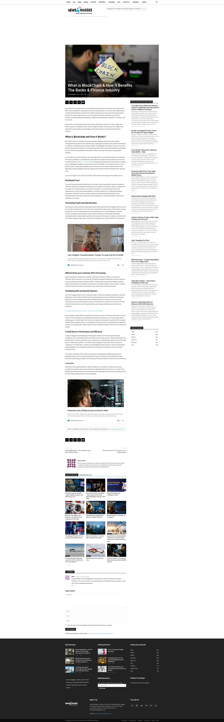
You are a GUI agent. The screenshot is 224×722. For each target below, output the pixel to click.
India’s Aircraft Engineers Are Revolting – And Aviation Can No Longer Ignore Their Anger (73, 517)
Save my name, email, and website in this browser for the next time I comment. (89, 625)
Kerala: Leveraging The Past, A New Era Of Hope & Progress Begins (143, 131)
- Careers (68, 687)
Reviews (135, 2)
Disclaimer (147, 720)
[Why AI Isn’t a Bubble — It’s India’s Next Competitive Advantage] (95, 528)
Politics (93, 2)
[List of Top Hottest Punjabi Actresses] (102, 652)
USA (74, 2)
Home (68, 2)
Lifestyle (126, 2)
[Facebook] (67, 102)
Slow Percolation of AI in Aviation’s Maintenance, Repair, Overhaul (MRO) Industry (116, 560)
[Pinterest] (75, 102)
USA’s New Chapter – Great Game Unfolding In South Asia (143, 282)
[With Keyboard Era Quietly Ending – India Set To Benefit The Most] (95, 507)
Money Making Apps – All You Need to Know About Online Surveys (78, 451)
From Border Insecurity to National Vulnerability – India (143, 151)
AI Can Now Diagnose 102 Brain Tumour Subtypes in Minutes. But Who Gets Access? (74, 495)
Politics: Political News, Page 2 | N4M (141, 101)
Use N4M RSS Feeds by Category (139, 683)
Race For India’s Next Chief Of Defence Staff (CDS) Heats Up (142, 303)
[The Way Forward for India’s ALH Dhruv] (95, 550)
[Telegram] (83, 102)
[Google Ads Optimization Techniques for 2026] (116, 485)
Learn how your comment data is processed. (100, 633)
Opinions (102, 2)
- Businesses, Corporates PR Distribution (77, 682)
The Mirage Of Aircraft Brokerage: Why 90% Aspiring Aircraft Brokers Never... (83, 669)
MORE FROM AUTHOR (85, 475)
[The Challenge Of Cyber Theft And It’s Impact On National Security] (74, 528)
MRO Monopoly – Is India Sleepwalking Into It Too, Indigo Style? (145, 260)
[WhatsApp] (79, 102)
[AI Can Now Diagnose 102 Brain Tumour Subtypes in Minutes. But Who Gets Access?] (74, 485)
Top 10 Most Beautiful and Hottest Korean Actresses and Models (117, 668)
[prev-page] (66, 565)
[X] (71, 102)
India (79, 2)
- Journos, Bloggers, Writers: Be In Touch (77, 680)
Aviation (88, 491)
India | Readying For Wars (140, 240)
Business (112, 2)
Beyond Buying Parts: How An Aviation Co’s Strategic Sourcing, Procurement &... (83, 651)
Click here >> (144, 8)
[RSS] (151, 705)
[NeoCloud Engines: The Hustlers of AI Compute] (116, 507)
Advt (158, 720)
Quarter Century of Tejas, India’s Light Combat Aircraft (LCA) (144, 218)
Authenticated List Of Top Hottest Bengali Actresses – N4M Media (116, 659)
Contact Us (140, 720)
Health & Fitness (69, 491)
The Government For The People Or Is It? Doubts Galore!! (114, 451)
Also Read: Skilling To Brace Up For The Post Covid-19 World (84, 311)
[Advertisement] (112, 31)
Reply (72, 585)
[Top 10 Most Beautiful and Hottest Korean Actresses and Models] (102, 669)
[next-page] (69, 565)
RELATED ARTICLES (71, 475)
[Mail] (141, 705)
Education (70, 81)
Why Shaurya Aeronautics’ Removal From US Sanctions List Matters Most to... (83, 660)
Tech (118, 2)
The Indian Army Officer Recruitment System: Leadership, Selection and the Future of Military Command (145, 107)
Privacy (153, 720)
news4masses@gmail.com (116, 429)
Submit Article (132, 720)
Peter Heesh (72, 94)
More (144, 2)
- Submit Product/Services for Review (76, 685)
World (86, 2)
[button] (157, 2)
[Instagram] (137, 705)
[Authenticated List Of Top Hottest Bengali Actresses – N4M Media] (102, 660)
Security (67, 533)
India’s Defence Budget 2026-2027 (143, 196)
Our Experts (124, 720)
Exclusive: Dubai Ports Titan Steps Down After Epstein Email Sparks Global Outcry (143, 173)
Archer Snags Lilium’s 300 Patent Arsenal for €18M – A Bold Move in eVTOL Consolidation (74, 560)
